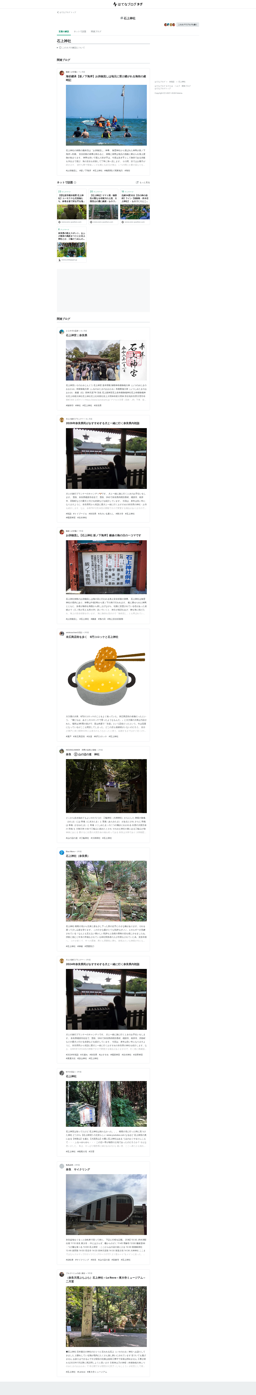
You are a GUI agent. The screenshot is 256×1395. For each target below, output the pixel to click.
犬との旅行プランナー (75, 419)
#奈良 (93, 1259)
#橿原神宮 (71, 517)
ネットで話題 (80, 31)
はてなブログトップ (163, 88)
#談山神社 (82, 1058)
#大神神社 (95, 838)
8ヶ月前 (84, 331)
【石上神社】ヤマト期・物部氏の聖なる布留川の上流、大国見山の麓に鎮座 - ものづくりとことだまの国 (103, 198)
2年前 (86, 632)
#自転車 (69, 1259)
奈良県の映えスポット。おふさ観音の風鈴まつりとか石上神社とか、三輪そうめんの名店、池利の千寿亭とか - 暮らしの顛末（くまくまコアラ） (71, 236)
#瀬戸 (68, 736)
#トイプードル (80, 513)
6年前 (77, 1165)
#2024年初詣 (72, 1054)
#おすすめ (104, 1054)
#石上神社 (98, 170)
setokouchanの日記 (74, 632)
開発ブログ (186, 86)
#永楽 (89, 736)
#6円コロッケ (100, 736)
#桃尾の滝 (82, 1151)
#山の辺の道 (72, 838)
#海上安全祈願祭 (115, 619)
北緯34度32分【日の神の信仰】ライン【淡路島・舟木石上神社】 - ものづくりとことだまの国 (134, 198)
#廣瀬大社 (71, 1058)
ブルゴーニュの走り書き (75, 1273)
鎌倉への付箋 (71, 72)
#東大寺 (119, 513)
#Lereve (81, 1372)
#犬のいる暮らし (106, 513)
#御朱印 (69, 405)
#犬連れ (84, 1054)
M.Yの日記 (70, 1072)
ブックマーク (64, 191)
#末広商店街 (79, 736)
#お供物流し (72, 170)
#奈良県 (97, 405)
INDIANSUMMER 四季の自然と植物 (81, 750)
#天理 (91, 1151)
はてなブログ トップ (68, 12)
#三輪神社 (84, 838)
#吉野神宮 (138, 1054)
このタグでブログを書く (187, 24)
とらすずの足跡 (72, 331)
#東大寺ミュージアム (97, 1372)
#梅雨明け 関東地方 (113, 170)
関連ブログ (96, 31)
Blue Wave (70, 851)
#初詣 (68, 513)
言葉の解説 (64, 31)
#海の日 (102, 619)
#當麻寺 (115, 1259)
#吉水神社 (82, 517)
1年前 (81, 531)
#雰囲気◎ (89, 946)
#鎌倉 (93, 619)
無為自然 (69, 1165)
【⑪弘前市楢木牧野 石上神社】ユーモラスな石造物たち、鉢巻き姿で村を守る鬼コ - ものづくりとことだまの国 (71, 198)
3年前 (79, 851)
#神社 (78, 405)
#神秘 (80, 946)
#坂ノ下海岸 (85, 170)
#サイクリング (82, 1259)
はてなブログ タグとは (164, 86)
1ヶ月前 (82, 72)
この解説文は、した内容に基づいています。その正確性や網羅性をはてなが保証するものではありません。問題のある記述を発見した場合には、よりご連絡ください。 (71, 48)
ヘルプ (177, 86)
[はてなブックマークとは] (75, 182)
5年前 (90, 1273)
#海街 (127, 170)
